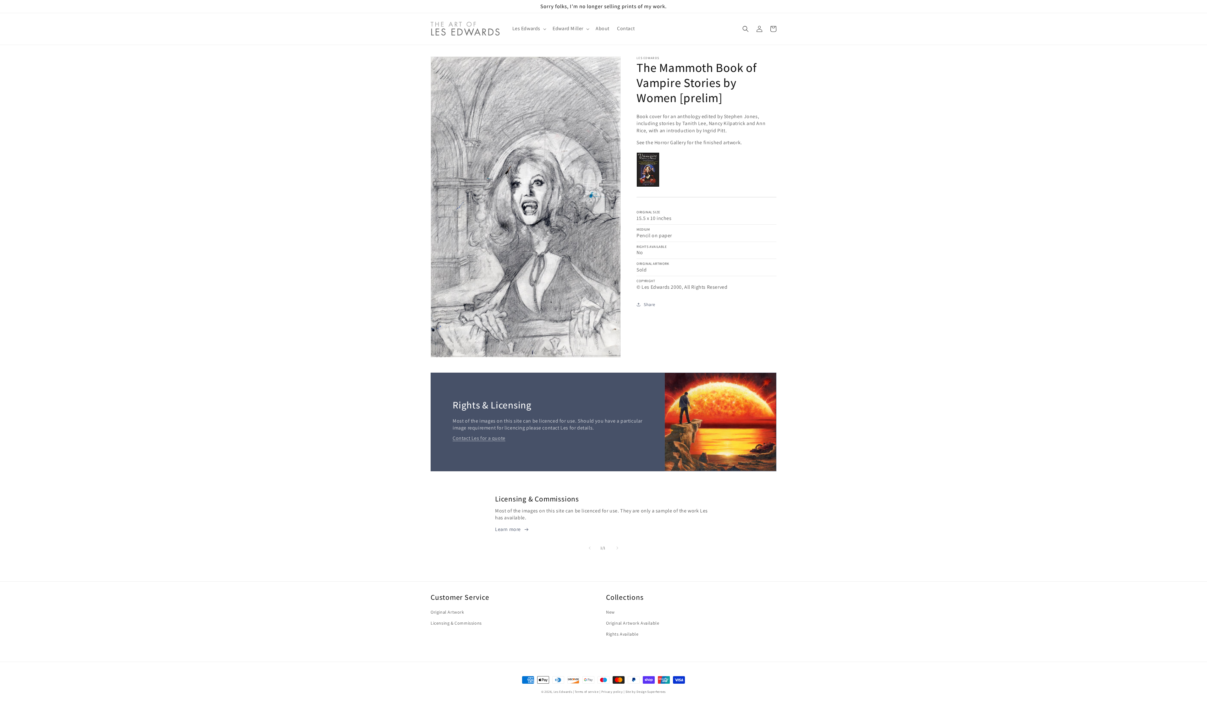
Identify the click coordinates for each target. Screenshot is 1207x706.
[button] (529, 29)
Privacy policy (612, 692)
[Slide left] (590, 548)
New (610, 612)
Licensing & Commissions (456, 623)
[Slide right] (617, 548)
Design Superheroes (651, 692)
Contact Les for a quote (479, 438)
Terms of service (586, 692)
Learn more (508, 529)
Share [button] (649, 304)
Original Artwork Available (632, 623)
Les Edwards (563, 692)
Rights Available (622, 634)
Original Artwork (447, 612)
